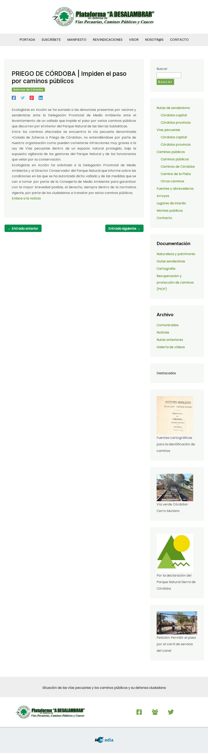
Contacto (164, 218)
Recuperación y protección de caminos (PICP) (175, 282)
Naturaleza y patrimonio (176, 254)
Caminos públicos (175, 159)
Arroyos (163, 196)
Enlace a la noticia (26, 198)
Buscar (162, 68)
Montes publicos (170, 210)
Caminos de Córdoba (178, 166)
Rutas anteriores (170, 339)
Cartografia (166, 268)
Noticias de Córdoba (28, 89)
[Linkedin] (41, 97)
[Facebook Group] (155, 712)
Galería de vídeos (171, 347)
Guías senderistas (171, 261)
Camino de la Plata (176, 174)
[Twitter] (23, 97)
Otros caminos (172, 181)
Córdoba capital (174, 115)
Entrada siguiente (124, 228)
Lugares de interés (171, 203)
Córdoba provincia (176, 122)
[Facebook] (14, 97)
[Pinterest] (32, 97)
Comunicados (168, 325)
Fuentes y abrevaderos (175, 188)
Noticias (163, 332)
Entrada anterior (23, 228)
